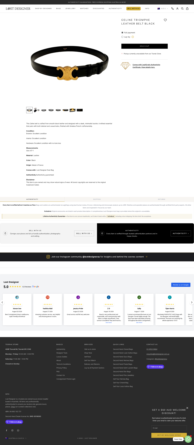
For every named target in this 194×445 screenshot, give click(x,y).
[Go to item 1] (29, 110)
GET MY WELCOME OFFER (169, 435)
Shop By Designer (43, 8)
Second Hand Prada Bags (122, 364)
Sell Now (87, 357)
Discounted (98, 8)
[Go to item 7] (72, 110)
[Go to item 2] (36, 110)
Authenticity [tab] (32, 199)
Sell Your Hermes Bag (121, 379)
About (58, 360)
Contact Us (60, 375)
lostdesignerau (161, 359)
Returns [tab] (161, 199)
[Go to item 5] (58, 110)
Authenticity (115, 8)
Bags (58, 8)
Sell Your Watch (90, 360)
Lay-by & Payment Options (94, 368)
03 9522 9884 (152, 349)
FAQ (58, 371)
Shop (13, 407)
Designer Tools (61, 353)
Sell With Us (133, 8)
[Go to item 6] (65, 110)
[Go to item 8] (80, 110)
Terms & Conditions (63, 364)
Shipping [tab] (97, 199)
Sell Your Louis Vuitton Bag (123, 386)
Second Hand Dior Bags (122, 371)
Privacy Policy (61, 368)
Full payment (129, 32)
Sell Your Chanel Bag (120, 383)
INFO (147, 8)
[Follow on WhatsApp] (18, 430)
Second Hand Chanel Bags (123, 349)
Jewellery (70, 8)
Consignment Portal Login (65, 379)
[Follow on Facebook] (6, 430)
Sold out (144, 46)
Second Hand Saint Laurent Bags (125, 368)
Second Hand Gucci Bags (122, 357)
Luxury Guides (61, 357)
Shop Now (88, 353)
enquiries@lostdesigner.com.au (158, 354)
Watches (84, 8)
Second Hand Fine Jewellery (123, 375)
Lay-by (128, 37)
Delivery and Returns (92, 364)
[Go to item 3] (44, 110)
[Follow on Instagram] (12, 430)
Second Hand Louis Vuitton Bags (125, 353)
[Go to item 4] (51, 110)
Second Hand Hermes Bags (123, 360)
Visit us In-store (90, 349)
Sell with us (84, 233)
